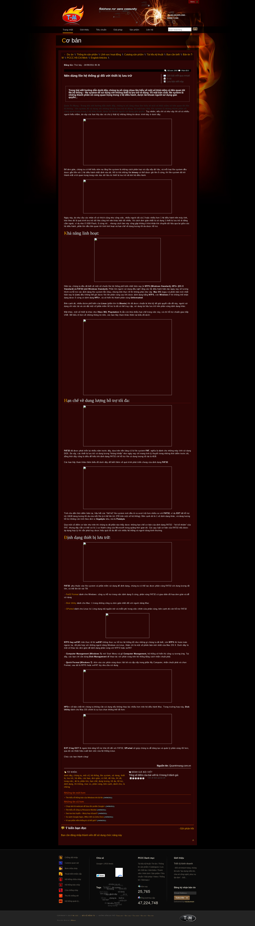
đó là (77, 781)
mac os (87, 784)
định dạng (68, 784)
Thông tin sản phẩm (87, 54)
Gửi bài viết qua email (178, 76)
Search (195, 29)
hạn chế (93, 781)
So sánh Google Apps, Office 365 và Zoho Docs (85, 817)
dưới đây (68, 775)
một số (86, 775)
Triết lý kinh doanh (183, 863)
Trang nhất (68, 29)
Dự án (70, 54)
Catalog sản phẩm (133, 54)
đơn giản (96, 778)
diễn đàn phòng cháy (114, 900)
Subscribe (180, 898)
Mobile (73, 920)
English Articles (99, 58)
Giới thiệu (84, 29)
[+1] (119, 872)
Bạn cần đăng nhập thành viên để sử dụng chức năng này (91, 835)
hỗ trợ (120, 781)
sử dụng (116, 775)
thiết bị (121, 898)
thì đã (118, 778)
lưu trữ (70, 778)
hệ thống (95, 775)
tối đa (113, 781)
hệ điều (78, 778)
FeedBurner (189, 902)
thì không (78, 784)
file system (105, 775)
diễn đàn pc (113, 892)
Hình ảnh (146, 873)
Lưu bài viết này (175, 81)
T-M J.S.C (187, 919)
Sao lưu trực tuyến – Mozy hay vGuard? (82, 813)
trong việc (68, 781)
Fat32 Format (72, 594)
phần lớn (84, 781)
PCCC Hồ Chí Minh (77, 58)
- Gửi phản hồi (186, 828)
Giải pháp (117, 29)
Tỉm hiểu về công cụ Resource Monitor (81, 810)
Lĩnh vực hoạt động (111, 54)
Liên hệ (149, 29)
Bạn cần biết (173, 54)
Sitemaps (145, 880)
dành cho (117, 784)
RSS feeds (109, 864)
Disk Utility (71, 603)
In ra (169, 78)
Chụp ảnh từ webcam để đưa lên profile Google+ (85, 806)
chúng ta (78, 775)
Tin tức (154, 864)
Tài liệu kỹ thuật (155, 54)
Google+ (99, 864)
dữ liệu (111, 778)
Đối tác (144, 870)
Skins (192, 2)
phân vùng (97, 784)
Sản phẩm (134, 29)
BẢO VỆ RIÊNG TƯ (88, 915)
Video (155, 877)
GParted (70, 609)
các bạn (86, 778)
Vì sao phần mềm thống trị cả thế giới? (81, 820)
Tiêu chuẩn (101, 29)
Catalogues (154, 867)
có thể (104, 778)
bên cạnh (107, 784)
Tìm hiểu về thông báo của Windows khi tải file (84, 798)
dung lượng (104, 781)
